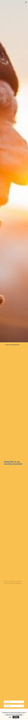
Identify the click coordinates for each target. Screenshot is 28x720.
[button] (25, 2)
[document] (14, 360)
